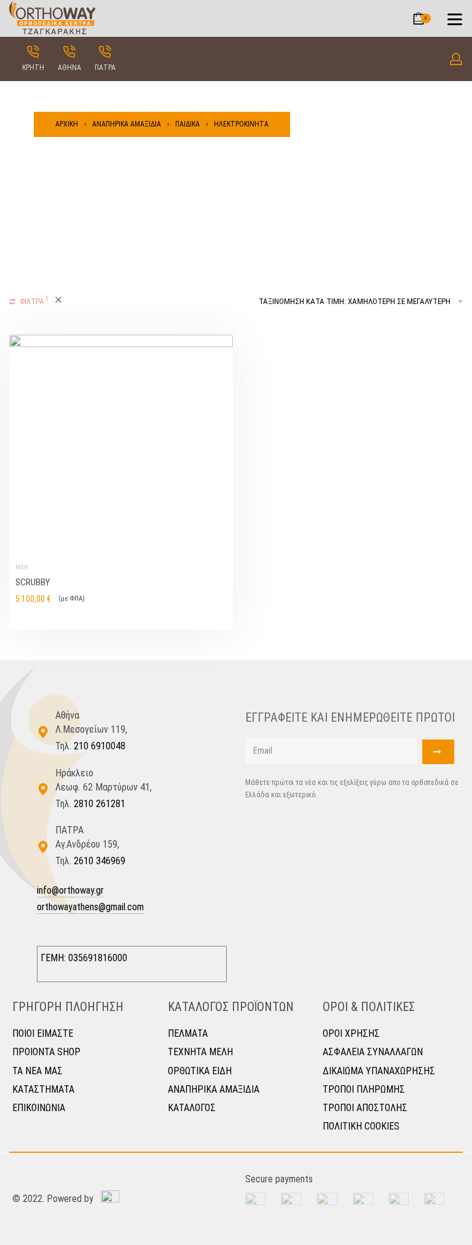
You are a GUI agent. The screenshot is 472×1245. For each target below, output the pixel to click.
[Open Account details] (456, 59)
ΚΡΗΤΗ (33, 67)
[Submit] (438, 752)
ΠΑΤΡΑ (105, 67)
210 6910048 (99, 746)
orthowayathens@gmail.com (90, 907)
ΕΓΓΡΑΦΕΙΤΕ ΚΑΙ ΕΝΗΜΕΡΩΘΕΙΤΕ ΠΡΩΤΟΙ (350, 717)
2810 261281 (99, 804)
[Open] (455, 19)
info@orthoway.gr (70, 890)
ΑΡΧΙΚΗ (66, 124)
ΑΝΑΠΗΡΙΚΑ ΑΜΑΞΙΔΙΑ (126, 124)
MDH (21, 567)
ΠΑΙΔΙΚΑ (187, 124)
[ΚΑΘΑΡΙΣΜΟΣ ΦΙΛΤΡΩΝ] (58, 301)
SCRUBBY (32, 582)
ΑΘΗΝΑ (69, 67)
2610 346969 (99, 861)
